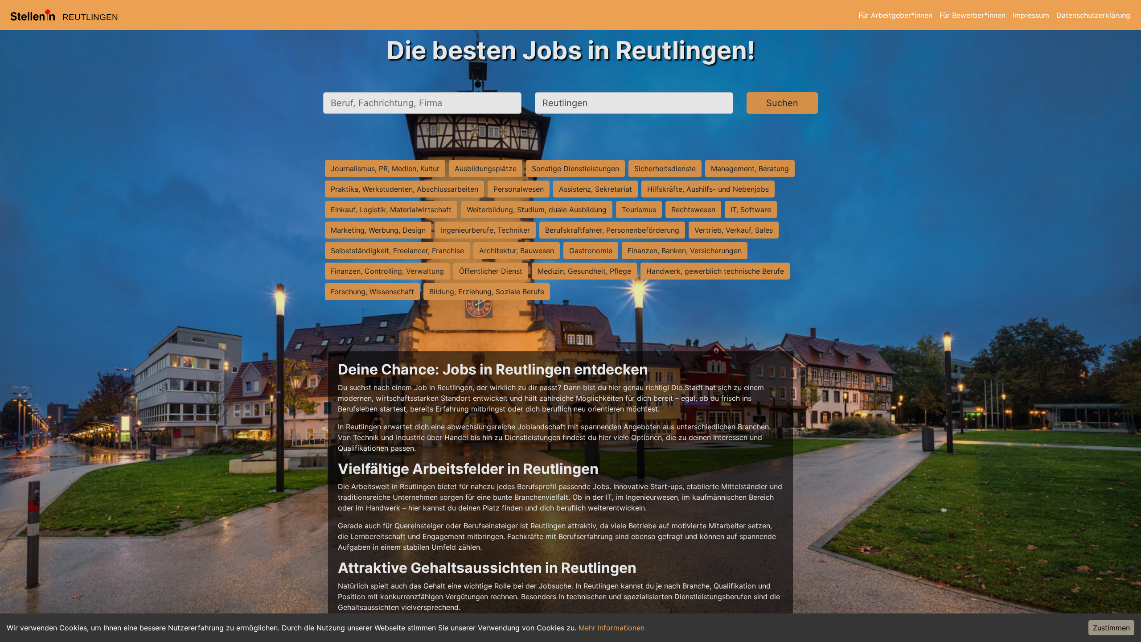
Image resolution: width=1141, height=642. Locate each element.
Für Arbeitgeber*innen (895, 15)
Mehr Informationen (611, 627)
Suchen (782, 103)
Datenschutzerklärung (1093, 15)
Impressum (1031, 15)
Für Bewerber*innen (973, 15)
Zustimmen (1111, 627)
